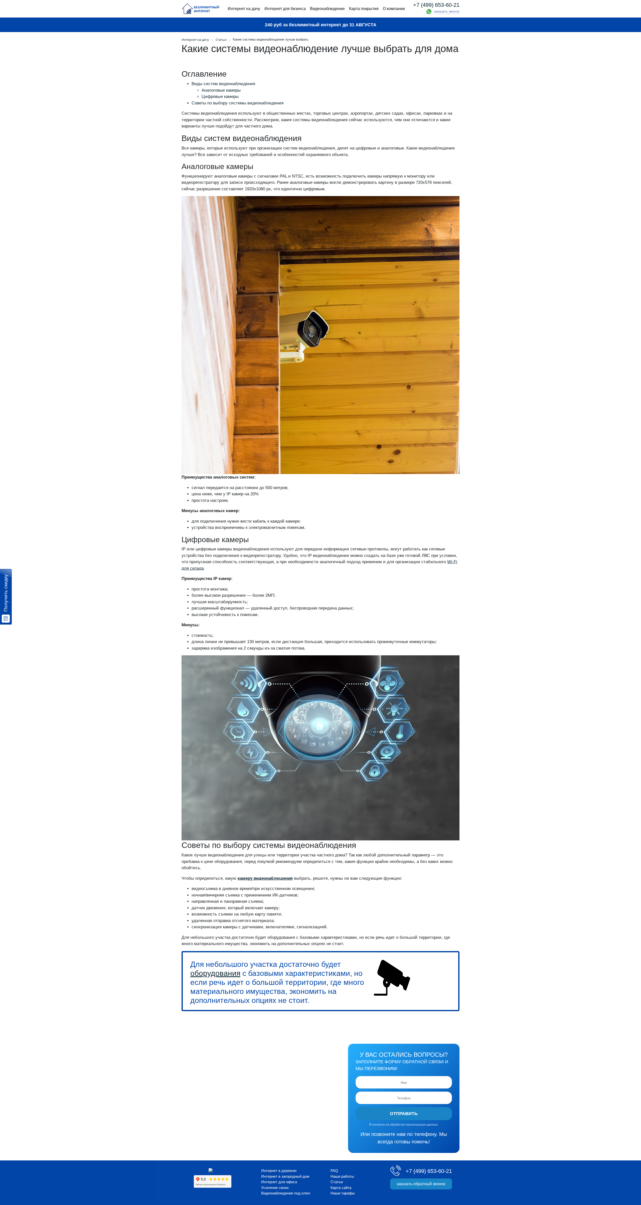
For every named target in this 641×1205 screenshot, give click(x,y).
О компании (394, 9)
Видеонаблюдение (327, 9)
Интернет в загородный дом (285, 1176)
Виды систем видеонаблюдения (223, 83)
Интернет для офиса (279, 1182)
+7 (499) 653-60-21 (436, 5)
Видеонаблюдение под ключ (285, 1193)
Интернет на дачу (244, 9)
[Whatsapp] (428, 11)
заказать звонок (446, 11)
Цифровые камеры (220, 96)
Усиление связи (274, 1187)
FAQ (334, 1170)
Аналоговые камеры (221, 90)
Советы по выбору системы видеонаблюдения (237, 103)
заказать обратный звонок (421, 1184)
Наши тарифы (343, 1193)
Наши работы (342, 1176)
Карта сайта (341, 1187)
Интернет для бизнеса (285, 9)
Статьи (221, 39)
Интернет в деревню (278, 1170)
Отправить (404, 1113)
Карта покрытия (364, 9)
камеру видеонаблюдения (265, 878)
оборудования (215, 973)
